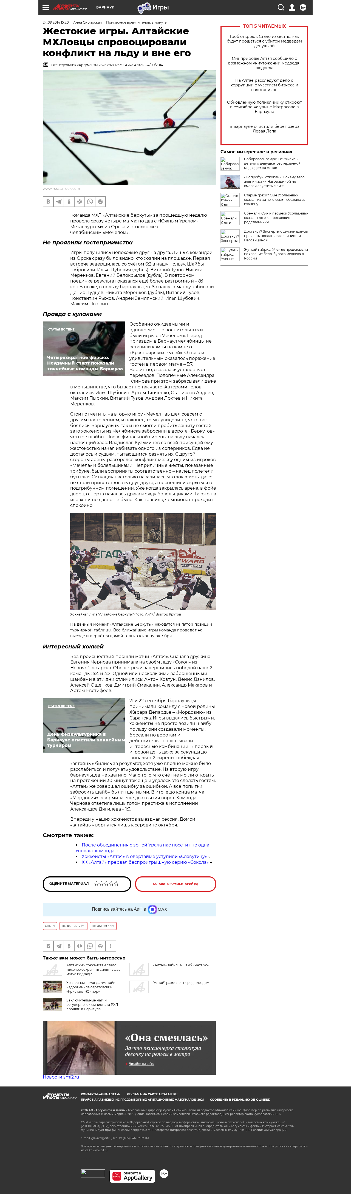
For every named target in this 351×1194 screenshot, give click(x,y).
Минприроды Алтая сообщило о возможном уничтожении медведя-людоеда (264, 63)
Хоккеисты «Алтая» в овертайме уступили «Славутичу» (144, 856)
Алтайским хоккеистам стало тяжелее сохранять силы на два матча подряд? (93, 969)
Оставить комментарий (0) (175, 884)
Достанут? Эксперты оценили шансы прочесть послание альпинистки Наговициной (276, 235)
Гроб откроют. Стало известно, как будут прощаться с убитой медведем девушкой (264, 41)
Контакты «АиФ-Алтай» (100, 1094)
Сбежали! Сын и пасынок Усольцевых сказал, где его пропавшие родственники (276, 217)
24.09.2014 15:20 (56, 22)
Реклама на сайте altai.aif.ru (152, 1094)
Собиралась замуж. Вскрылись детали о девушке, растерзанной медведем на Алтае (272, 163)
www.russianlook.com (61, 189)
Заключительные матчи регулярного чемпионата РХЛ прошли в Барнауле (92, 1004)
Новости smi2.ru (61, 1077)
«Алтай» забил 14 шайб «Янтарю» (181, 965)
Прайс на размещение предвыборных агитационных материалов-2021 (142, 1100)
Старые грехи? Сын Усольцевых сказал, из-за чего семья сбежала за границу (274, 199)
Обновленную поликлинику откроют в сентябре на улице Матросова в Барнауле (264, 107)
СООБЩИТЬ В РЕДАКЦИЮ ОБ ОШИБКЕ (240, 1100)
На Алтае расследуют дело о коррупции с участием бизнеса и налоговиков (264, 85)
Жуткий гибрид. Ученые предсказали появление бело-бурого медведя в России (276, 253)
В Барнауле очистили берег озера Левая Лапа (264, 129)
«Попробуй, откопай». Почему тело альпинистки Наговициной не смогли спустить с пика (274, 181)
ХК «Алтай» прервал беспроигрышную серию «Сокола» (145, 862)
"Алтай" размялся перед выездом (181, 983)
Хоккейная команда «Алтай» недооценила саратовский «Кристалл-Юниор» (90, 987)
